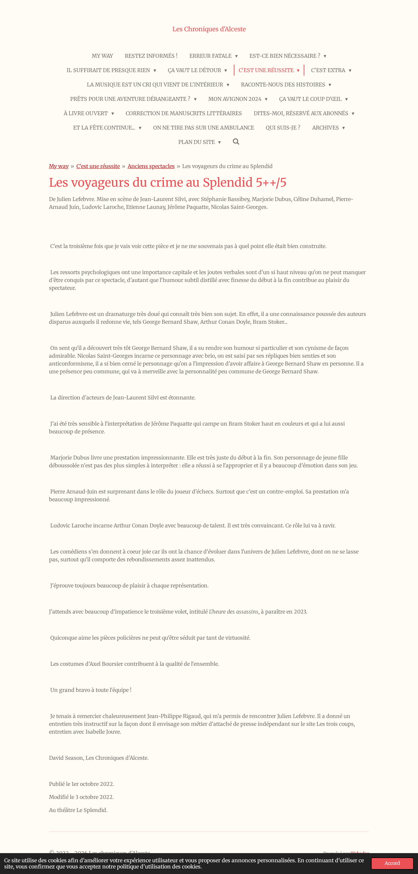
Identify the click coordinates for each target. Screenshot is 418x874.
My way (59, 166)
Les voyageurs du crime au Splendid (227, 166)
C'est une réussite (98, 166)
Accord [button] (392, 863)
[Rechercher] (236, 141)
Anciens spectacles (151, 166)
